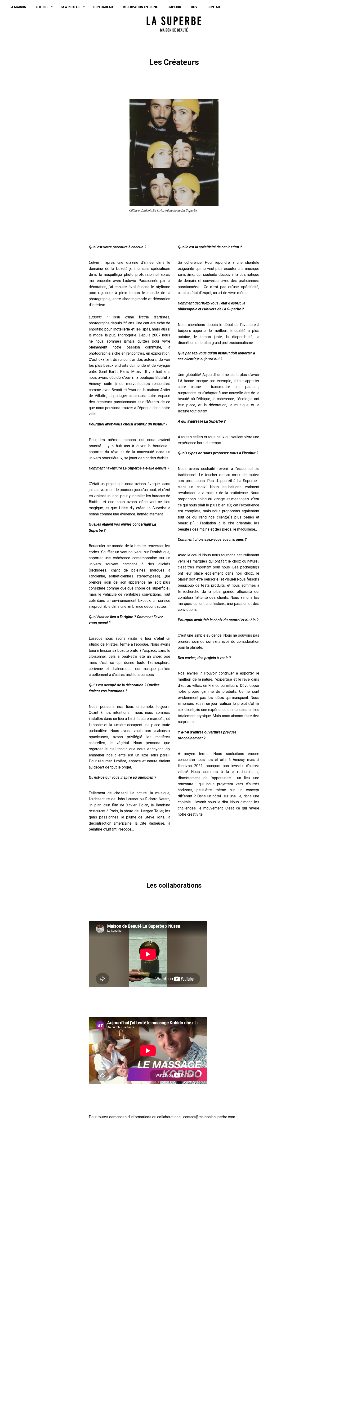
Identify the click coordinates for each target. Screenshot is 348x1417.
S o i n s (42, 7)
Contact (214, 7)
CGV (194, 7)
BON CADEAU (103, 7)
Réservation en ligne (140, 7)
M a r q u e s (70, 7)
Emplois (174, 7)
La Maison (17, 7)
